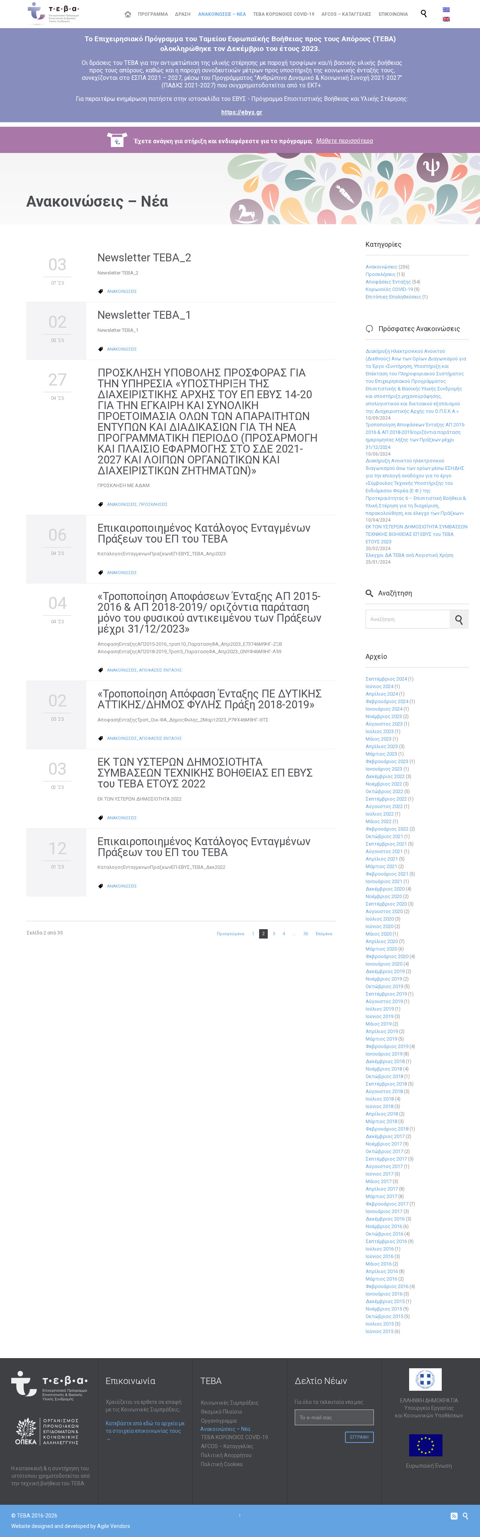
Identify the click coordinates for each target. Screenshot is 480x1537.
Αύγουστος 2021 (384, 851)
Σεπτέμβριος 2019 (386, 994)
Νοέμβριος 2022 (384, 784)
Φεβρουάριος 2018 (387, 1129)
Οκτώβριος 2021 (384, 836)
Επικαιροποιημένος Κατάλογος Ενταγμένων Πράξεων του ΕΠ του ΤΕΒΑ (204, 533)
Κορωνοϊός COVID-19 (389, 289)
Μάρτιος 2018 (381, 1121)
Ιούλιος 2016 (380, 1249)
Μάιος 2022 (379, 821)
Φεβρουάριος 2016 (387, 1286)
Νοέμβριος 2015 (384, 1309)
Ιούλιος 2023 (380, 731)
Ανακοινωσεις (122, 291)
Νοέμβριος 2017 (384, 1144)
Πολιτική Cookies (222, 1464)
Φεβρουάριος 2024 (387, 701)
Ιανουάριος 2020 (384, 964)
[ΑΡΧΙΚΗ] (127, 14)
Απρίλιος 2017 (382, 1189)
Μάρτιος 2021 (381, 866)
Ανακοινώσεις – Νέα (225, 1429)
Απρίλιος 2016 (382, 1271)
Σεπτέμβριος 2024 (386, 679)
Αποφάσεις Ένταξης (388, 282)
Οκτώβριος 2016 (384, 1234)
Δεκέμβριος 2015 (385, 1301)
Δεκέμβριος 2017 (385, 1136)
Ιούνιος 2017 (379, 1174)
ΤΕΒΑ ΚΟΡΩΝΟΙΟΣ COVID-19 (234, 1437)
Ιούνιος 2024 (379, 686)
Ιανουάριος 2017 (384, 1211)
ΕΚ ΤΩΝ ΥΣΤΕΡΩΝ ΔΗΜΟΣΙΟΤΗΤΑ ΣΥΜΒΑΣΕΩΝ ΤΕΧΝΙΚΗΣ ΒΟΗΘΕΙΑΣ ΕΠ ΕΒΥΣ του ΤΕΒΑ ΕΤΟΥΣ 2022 (205, 773)
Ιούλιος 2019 (380, 1009)
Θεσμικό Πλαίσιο (221, 1412)
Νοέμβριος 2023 (384, 716)
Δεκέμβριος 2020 (385, 889)
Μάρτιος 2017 (381, 1196)
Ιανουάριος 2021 (384, 881)
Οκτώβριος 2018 (384, 1076)
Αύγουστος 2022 (384, 806)
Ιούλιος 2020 (380, 919)
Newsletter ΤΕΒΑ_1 (144, 315)
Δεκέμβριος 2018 (385, 1061)
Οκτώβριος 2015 (384, 1316)
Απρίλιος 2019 (382, 1031)
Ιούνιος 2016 (379, 1256)
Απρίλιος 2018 (382, 1114)
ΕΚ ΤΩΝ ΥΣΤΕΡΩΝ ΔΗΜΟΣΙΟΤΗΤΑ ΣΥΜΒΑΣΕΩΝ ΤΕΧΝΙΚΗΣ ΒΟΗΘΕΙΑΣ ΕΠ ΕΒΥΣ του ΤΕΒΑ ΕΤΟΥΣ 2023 (417, 534)
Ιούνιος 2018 (379, 1106)
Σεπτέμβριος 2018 (386, 1084)
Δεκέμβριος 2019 (385, 971)
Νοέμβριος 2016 (384, 1226)
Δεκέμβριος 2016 (385, 1219)
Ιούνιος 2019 (379, 1016)
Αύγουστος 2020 (384, 911)
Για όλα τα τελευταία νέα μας (329, 1402)
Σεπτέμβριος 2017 (386, 1159)
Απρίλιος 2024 (382, 694)
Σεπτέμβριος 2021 (386, 844)
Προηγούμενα (230, 933)
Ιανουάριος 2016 (384, 1294)
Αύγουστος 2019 (384, 1001)
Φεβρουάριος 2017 (387, 1204)
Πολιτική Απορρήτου (226, 1455)
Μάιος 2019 (379, 1024)
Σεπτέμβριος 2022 (386, 799)
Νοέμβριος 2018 (384, 1069)
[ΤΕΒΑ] (69, 14)
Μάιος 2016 (379, 1264)
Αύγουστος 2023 (384, 724)
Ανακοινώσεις (382, 267)
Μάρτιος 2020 (381, 949)
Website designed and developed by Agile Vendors (70, 1526)
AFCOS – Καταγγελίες (227, 1446)
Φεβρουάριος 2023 (387, 761)
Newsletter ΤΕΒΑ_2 (144, 257)
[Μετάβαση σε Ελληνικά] (446, 9)
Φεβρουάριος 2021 (387, 874)
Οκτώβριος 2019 (384, 986)
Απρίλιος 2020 (382, 941)
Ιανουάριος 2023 (384, 769)
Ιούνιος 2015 (379, 1331)
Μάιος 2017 (379, 1181)
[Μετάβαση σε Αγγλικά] (446, 19)
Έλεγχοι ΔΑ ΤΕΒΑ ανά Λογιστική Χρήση (409, 555)
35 (305, 933)
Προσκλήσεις (381, 274)
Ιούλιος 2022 (380, 814)
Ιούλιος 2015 (380, 1324)
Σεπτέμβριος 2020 (386, 904)
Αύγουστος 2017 (384, 1166)
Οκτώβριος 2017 (384, 1151)
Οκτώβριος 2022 (384, 791)
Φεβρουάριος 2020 (387, 956)
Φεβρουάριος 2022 (387, 829)
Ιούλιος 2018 (380, 1099)
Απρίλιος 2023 (382, 746)
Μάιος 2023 (379, 739)
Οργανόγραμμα (219, 1421)
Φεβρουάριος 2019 (387, 1046)
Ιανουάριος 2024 (384, 709)
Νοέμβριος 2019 (384, 979)
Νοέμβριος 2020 (384, 896)
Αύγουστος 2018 (384, 1091)
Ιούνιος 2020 (379, 926)
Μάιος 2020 (379, 934)
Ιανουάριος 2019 (384, 1054)
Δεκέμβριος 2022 (385, 776)
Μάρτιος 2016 (381, 1279)
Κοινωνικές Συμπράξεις (230, 1403)
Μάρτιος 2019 (381, 1039)
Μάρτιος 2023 (381, 754)
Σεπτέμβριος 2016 (386, 1241)
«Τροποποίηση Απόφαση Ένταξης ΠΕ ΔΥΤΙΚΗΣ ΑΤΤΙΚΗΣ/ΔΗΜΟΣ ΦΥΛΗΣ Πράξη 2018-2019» (210, 699)
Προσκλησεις (153, 504)
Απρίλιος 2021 (382, 859)
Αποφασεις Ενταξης (160, 670)
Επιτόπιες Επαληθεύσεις (393, 297)
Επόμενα (324, 933)
